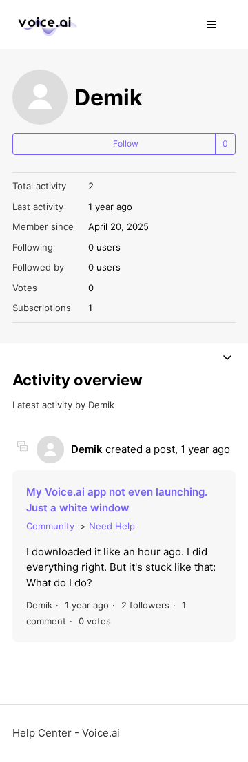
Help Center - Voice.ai (66, 732)
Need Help (112, 525)
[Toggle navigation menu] (211, 25)
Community (50, 525)
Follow (125, 143)
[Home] (45, 24)
